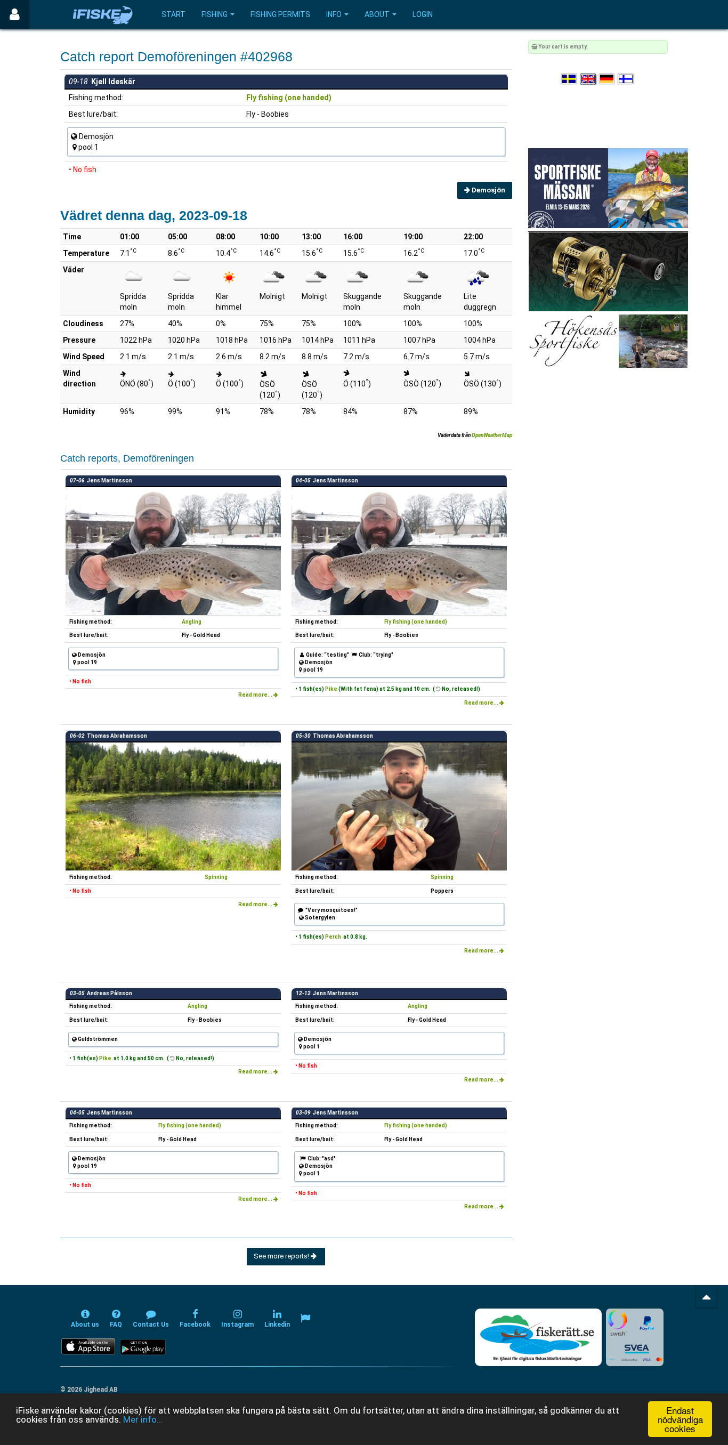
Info (334, 14)
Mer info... (143, 1419)
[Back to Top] (706, 1297)
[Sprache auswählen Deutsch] (607, 79)
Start (173, 14)
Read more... (255, 695)
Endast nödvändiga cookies (680, 1419)
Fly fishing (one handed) (288, 97)
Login (422, 14)
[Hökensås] (607, 341)
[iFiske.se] (102, 14)
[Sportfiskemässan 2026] (608, 188)
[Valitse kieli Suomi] (626, 79)
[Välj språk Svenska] (569, 79)
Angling (191, 622)
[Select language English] (588, 79)
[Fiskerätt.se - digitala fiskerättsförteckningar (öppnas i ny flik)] (538, 1337)
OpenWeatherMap (492, 435)
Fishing (214, 14)
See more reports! (282, 1256)
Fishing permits (280, 14)
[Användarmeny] (14, 14)
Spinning (216, 877)
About (377, 14)
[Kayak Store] (608, 271)
